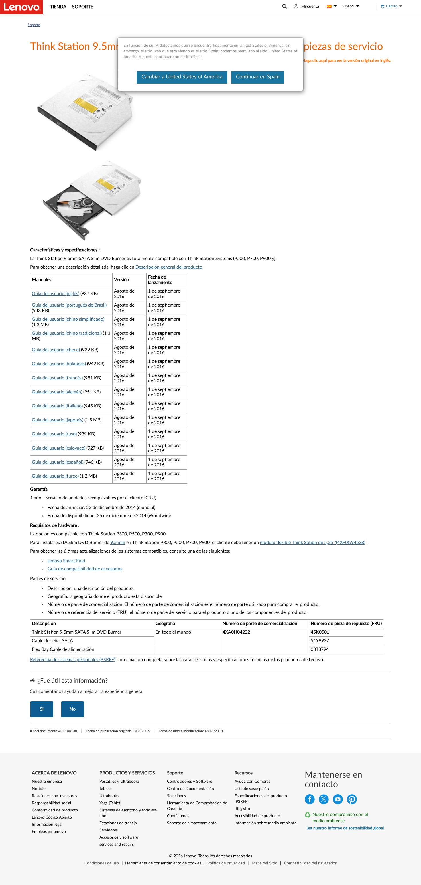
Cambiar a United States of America (182, 77)
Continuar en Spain (258, 77)
